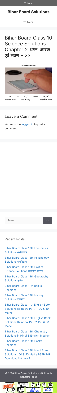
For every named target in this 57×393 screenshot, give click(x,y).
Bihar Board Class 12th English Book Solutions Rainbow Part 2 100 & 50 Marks (28, 322)
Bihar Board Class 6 (22, 385)
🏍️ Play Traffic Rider (48, 390)
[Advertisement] (28, 175)
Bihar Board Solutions (29, 11)
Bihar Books (21, 390)
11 (6, 390)
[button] (28, 387)
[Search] (47, 220)
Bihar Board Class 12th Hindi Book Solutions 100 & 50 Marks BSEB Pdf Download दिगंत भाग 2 (27, 354)
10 (50, 385)
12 (13, 390)
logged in (27, 124)
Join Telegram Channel (33, 390)
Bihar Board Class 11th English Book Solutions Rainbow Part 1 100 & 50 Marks (27, 308)
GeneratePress (28, 376)
